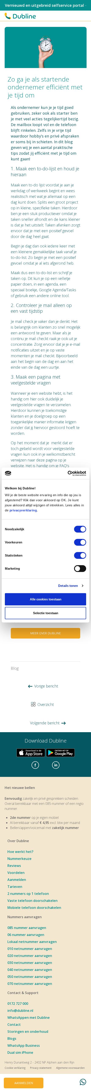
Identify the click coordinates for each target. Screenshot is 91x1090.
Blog (15, 668)
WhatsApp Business (23, 1045)
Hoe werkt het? (20, 851)
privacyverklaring (23, 510)
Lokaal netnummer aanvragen (32, 941)
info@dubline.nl (20, 1010)
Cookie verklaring (15, 1067)
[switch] (80, 542)
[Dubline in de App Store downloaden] (31, 752)
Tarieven (14, 886)
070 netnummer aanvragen (29, 983)
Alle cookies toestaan (45, 599)
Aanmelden (16, 879)
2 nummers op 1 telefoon (28, 893)
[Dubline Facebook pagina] (35, 765)
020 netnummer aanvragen (29, 955)
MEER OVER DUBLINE (45, 633)
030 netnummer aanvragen (29, 962)
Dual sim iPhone (20, 1052)
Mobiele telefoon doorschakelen (34, 907)
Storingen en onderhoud (27, 1031)
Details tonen (68, 585)
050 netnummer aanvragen (29, 976)
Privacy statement (40, 1067)
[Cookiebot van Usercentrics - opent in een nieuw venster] (67, 473)
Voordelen (16, 872)
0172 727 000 (17, 1003)
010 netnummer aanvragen (29, 948)
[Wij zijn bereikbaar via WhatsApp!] (83, 1083)
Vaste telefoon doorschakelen (32, 900)
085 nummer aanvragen (26, 927)
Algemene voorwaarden (70, 1067)
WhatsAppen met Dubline (28, 1017)
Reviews (14, 865)
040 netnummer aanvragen (29, 969)
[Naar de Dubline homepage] (20, 16)
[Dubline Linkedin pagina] (56, 765)
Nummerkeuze (19, 858)
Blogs (11, 1038)
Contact (14, 1024)
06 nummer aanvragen (25, 934)
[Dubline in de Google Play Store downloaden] (60, 752)
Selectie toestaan (45, 613)
